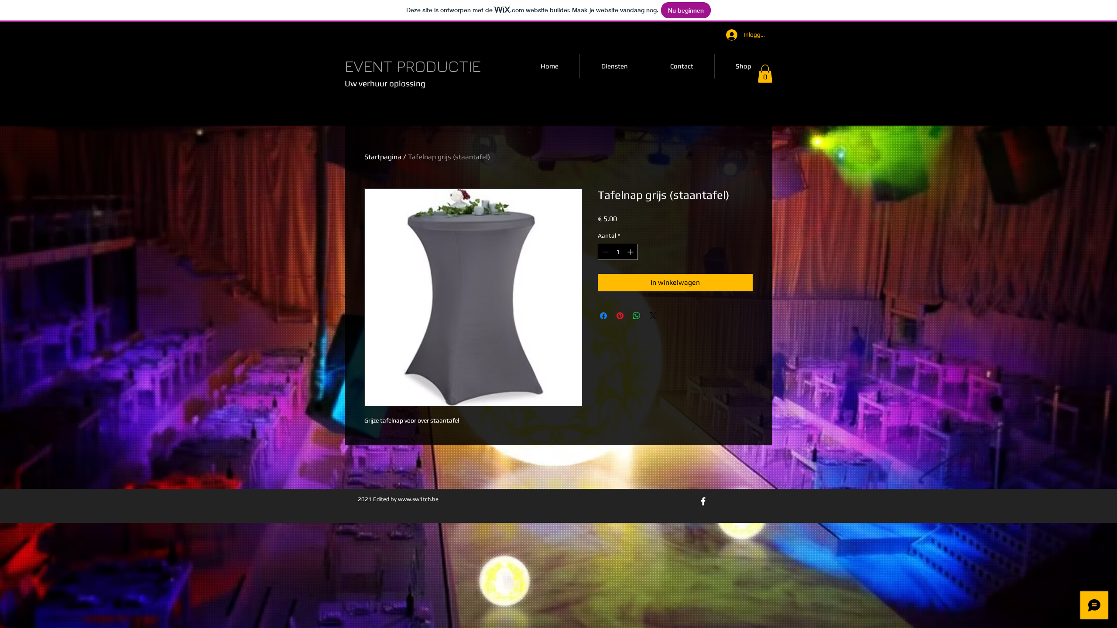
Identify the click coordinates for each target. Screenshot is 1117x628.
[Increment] (631, 251)
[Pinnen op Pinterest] (620, 316)
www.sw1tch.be (418, 499)
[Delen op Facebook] (603, 316)
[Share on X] (653, 316)
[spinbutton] (618, 251)
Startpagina (382, 157)
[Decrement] (604, 251)
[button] (765, 74)
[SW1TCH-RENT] (703, 501)
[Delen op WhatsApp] (636, 316)
